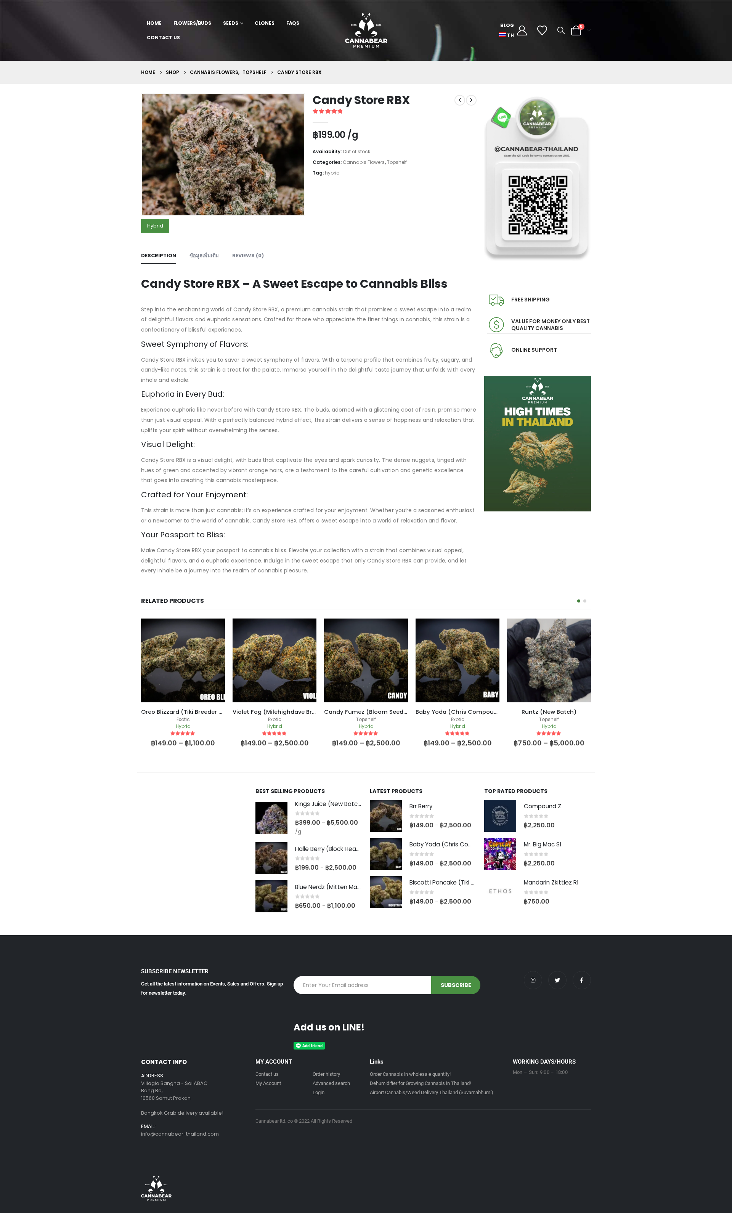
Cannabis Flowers (364, 162)
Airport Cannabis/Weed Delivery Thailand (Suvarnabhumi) (431, 1092)
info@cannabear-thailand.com (180, 1134)
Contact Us (163, 37)
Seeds (230, 23)
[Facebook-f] (582, 980)
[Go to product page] (271, 818)
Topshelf (397, 162)
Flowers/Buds (192, 23)
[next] (471, 100)
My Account (268, 1083)
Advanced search (331, 1083)
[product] (183, 660)
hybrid (332, 173)
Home (154, 23)
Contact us (267, 1074)
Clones (264, 23)
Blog (507, 25)
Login (318, 1092)
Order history (326, 1074)
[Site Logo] (366, 30)
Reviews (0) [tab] (248, 255)
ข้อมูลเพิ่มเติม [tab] (204, 255)
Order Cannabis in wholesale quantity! (410, 1074)
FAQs (293, 23)
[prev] (459, 100)
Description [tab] (158, 255)
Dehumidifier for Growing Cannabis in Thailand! (420, 1083)
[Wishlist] (542, 30)
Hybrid (155, 226)
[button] (561, 30)
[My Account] (522, 30)
